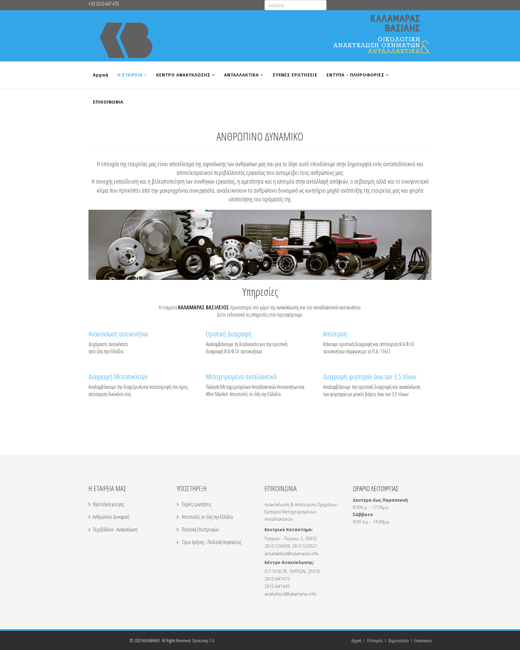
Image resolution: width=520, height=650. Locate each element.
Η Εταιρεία (374, 640)
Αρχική (100, 75)
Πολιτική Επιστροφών (200, 529)
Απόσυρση (335, 334)
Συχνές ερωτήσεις (196, 504)
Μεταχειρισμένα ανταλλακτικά (241, 376)
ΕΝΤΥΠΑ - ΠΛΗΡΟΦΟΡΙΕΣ (355, 75)
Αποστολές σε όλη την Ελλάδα (207, 516)
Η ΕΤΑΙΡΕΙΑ (129, 75)
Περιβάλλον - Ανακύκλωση (115, 529)
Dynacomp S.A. (203, 640)
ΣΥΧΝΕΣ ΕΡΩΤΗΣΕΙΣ (295, 75)
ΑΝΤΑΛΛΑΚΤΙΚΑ (241, 75)
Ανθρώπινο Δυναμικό (111, 516)
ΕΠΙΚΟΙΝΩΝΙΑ (108, 102)
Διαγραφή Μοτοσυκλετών (118, 376)
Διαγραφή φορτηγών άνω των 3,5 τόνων (369, 376)
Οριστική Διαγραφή (229, 334)
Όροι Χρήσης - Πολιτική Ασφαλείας (211, 542)
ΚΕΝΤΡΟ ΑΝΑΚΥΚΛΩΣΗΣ (183, 75)
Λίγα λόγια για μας (108, 504)
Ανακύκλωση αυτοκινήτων (118, 334)
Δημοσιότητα (398, 640)
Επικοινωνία (423, 640)
